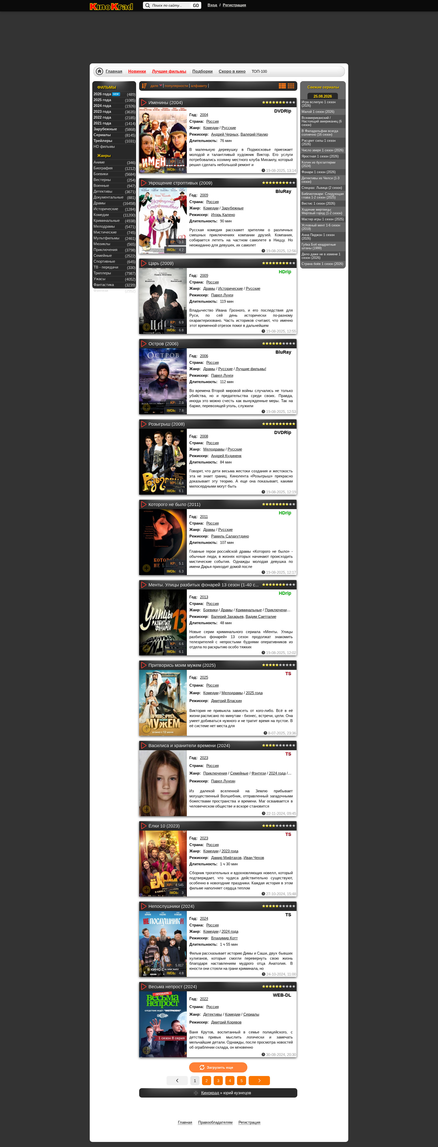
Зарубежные (233, 208)
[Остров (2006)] (163, 381)
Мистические (105, 232)
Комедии (210, 128)
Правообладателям (215, 1122)
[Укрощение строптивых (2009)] (163, 221)
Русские (229, 128)
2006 (204, 356)
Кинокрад (210, 1093)
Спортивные (104, 261)
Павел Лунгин (223, 781)
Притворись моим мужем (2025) (182, 665)
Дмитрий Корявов (226, 1022)
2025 (204, 677)
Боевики (210, 610)
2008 (204, 436)
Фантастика (104, 284)
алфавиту (199, 86)
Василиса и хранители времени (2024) (189, 745)
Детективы (212, 1014)
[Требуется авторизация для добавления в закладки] (146, 166)
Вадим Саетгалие (261, 616)
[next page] (259, 1080)
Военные (101, 185)
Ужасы (99, 279)
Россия (212, 121)
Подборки (202, 71)
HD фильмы (104, 146)
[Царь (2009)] (163, 301)
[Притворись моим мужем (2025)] (163, 703)
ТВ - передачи (106, 267)
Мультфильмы (106, 238)
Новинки (137, 71)
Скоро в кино (232, 71)
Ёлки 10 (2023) (164, 826)
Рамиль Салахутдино (230, 536)
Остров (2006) (163, 343)
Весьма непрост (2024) (173, 986)
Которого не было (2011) (174, 504)
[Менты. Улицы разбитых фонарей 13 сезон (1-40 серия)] (163, 622)
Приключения (277, 610)
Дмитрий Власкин (226, 700)
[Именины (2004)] (163, 140)
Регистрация (234, 5)
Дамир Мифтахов (226, 857)
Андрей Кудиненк (226, 456)
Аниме (99, 162)
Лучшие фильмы (169, 71)
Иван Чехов (254, 857)
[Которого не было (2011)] (163, 542)
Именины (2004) (166, 102)
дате (154, 86)
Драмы (209, 288)
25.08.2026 (323, 96)
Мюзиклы (102, 244)
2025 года (254, 693)
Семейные (239, 773)
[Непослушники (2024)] (163, 944)
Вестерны (102, 179)
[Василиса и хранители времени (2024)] (163, 783)
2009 (204, 195)
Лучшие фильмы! (251, 369)
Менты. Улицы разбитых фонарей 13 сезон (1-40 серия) (208, 584)
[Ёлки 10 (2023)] (163, 864)
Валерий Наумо (254, 134)
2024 (204, 918)
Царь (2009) (161, 263)
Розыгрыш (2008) (167, 424)
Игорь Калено (223, 214)
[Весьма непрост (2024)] (163, 1024)
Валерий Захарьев (227, 616)
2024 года (277, 773)
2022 (204, 999)
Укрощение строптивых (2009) (180, 183)
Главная (114, 71)
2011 (204, 516)
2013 (204, 597)
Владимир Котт (224, 938)
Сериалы (251, 1014)
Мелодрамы (214, 449)
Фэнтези (258, 773)
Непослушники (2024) (171, 906)
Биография (103, 168)
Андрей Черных (225, 134)
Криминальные (249, 610)
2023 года (230, 851)
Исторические (230, 288)
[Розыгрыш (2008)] (163, 462)
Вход (212, 5)
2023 (204, 758)
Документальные (108, 197)
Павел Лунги (222, 295)
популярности (176, 86)
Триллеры (102, 273)
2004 (204, 115)
